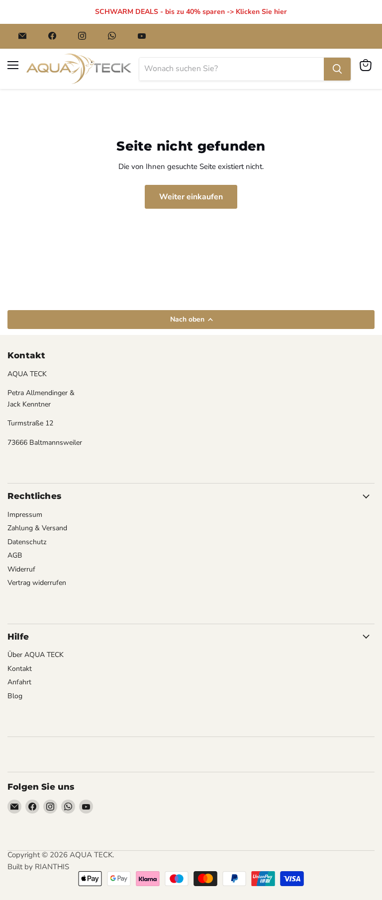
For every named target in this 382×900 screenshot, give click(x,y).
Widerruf (21, 569)
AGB (14, 555)
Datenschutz (27, 542)
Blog (14, 696)
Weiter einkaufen (191, 196)
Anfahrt (19, 682)
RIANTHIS (52, 867)
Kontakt (19, 668)
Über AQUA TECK (35, 654)
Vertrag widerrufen (36, 582)
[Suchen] (337, 69)
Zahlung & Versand (37, 528)
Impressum (24, 514)
